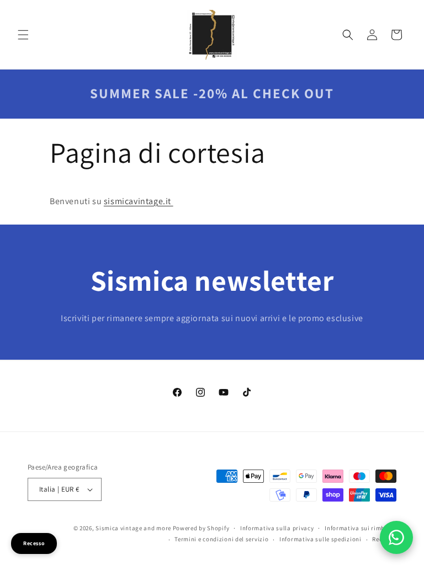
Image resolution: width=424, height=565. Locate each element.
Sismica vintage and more (133, 528)
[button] (23, 35)
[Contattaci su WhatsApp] (396, 537)
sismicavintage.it (138, 201)
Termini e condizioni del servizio (221, 539)
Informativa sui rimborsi (360, 528)
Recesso (34, 543)
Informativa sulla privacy (277, 528)
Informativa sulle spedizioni (320, 539)
